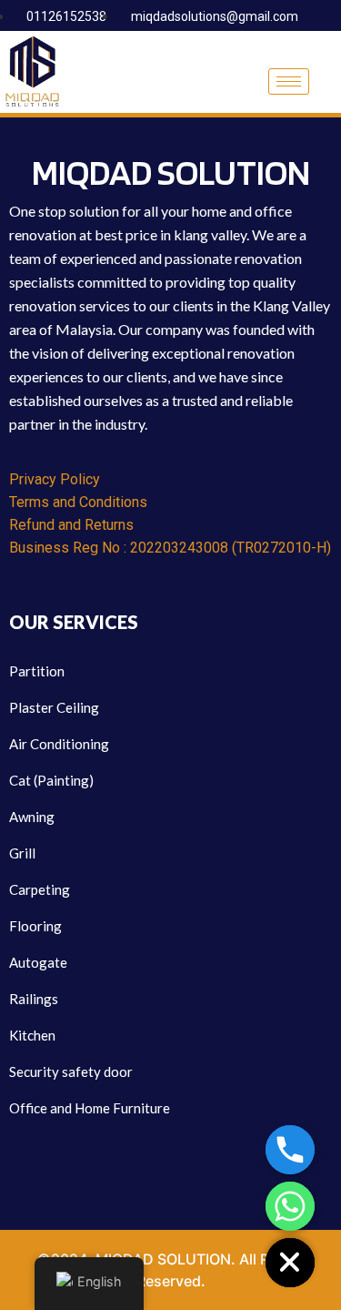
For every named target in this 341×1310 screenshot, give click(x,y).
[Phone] (290, 1149)
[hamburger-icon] (288, 81)
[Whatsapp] (290, 1206)
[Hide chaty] (290, 1262)
